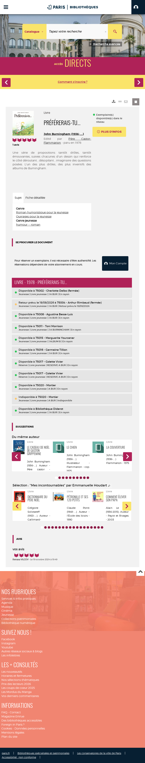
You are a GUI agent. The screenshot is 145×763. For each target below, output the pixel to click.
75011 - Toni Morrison (49, 326)
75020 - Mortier (46, 385)
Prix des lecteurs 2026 (16, 684)
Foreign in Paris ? (12, 724)
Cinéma (6, 610)
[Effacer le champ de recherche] (106, 31)
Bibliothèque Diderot (49, 409)
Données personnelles (29, 728)
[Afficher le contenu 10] (88, 477)
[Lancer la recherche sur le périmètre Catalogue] (115, 31)
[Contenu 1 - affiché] (56, 477)
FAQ (4, 712)
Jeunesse (7, 614)
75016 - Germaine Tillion (51, 349)
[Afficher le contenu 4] (66, 477)
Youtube (7, 647)
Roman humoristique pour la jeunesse (42, 212)
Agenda (6, 602)
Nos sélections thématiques (20, 680)
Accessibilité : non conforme (19, 757)
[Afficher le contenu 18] (102, 527)
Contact (15, 712)
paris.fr (6, 753)
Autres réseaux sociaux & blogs (21, 651)
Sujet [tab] (18, 197)
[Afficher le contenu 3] (63, 477)
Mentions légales (12, 732)
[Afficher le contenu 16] (95, 527)
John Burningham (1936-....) (64, 134)
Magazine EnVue (12, 716)
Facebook (8, 639)
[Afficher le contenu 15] (91, 527)
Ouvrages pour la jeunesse (33, 216)
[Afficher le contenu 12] (81, 527)
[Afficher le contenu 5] (70, 477)
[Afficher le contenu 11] (77, 527)
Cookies (6, 728)
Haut (140, 572)
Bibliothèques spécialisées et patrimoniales (43, 753)
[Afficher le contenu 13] (84, 527)
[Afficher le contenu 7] (77, 477)
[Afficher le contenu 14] (88, 527)
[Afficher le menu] (6, 7)
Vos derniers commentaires (20, 696)
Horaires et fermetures (16, 675)
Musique (7, 606)
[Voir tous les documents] (109, 486)
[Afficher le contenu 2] (59, 477)
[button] (138, 7)
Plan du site (9, 736)
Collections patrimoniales (18, 619)
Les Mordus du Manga (16, 692)
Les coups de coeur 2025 (18, 688)
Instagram (8, 643)
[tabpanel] (52, 217)
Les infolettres (10, 655)
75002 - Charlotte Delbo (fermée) (57, 290)
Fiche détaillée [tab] (35, 197)
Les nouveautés (11, 671)
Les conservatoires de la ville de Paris (99, 753)
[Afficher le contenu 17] (98, 527)
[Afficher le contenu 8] (81, 477)
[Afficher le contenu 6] (73, 477)
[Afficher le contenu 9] (84, 477)
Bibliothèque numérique (18, 623)
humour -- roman (28, 224)
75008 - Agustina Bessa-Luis (54, 314)
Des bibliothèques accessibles (21, 720)
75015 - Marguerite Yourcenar (55, 338)
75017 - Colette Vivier (49, 361)
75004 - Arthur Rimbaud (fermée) (79, 302)
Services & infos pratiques (18, 598)
